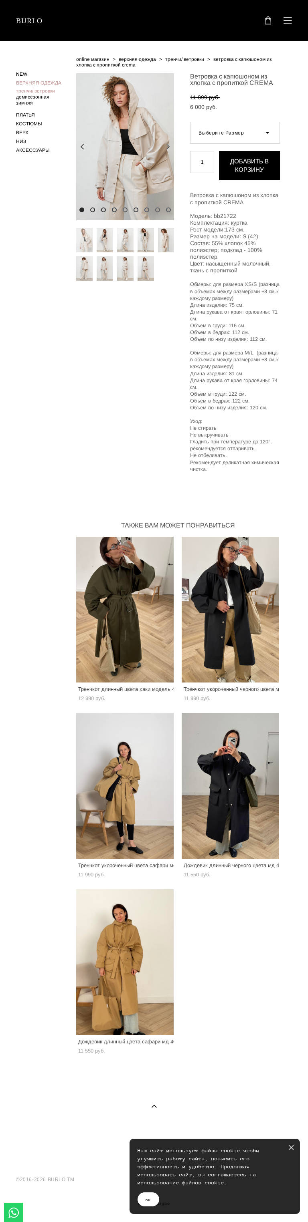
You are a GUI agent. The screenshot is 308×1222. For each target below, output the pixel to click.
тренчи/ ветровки (35, 91)
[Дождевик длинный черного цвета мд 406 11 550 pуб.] (230, 786)
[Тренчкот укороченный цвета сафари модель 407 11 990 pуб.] (125, 786)
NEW (21, 74)
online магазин (92, 59)
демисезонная (32, 97)
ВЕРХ (22, 132)
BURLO (29, 20)
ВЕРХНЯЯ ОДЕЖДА (38, 83)
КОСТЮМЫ (29, 124)
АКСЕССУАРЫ (33, 150)
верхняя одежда (137, 59)
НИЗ (21, 141)
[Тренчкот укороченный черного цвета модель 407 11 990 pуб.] (230, 609)
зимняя (24, 103)
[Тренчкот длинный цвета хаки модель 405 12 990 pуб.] (125, 609)
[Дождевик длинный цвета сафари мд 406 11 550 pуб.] (125, 962)
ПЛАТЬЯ (25, 115)
